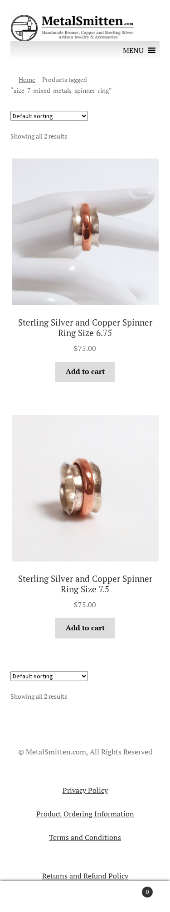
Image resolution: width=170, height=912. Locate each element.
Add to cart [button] (85, 371)
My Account (28, 896)
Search (85, 896)
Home (27, 79)
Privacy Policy (85, 790)
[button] (133, 50)
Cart (131, 888)
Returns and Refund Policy (85, 876)
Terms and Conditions (85, 837)
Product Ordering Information (85, 814)
